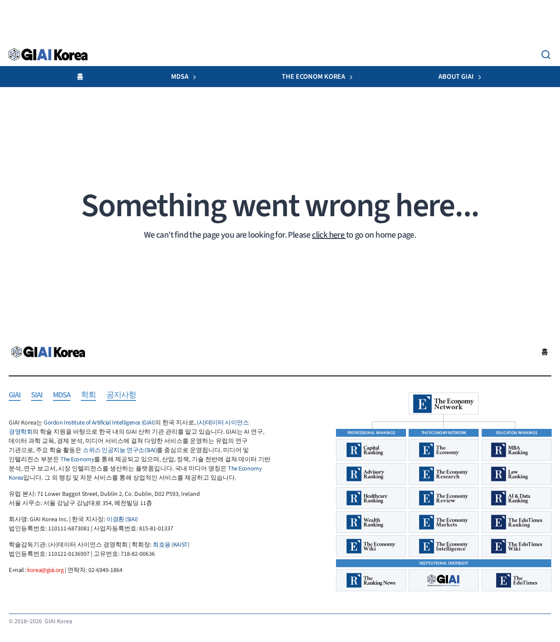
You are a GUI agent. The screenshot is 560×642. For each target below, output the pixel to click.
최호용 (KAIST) (171, 544)
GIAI (15, 395)
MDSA (180, 76)
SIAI (36, 395)
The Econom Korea (313, 76)
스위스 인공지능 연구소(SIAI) (120, 450)
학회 (88, 395)
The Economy (77, 459)
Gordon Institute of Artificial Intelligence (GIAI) (99, 422)
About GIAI (456, 76)
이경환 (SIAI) (122, 519)
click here (329, 235)
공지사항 (121, 395)
